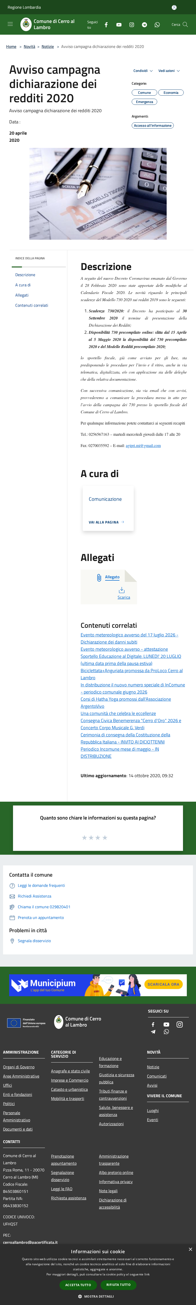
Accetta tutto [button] (78, 1285)
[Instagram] (130, 24)
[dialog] (98, 1274)
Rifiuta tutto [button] (118, 1285)
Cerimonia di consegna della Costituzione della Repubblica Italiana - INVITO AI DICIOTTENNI (125, 738)
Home (11, 46)
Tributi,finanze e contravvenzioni (113, 1094)
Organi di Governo (18, 1067)
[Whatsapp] (155, 24)
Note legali (108, 1191)
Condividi (140, 70)
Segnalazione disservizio (62, 1176)
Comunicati (157, 1076)
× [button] (190, 1249)
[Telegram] (142, 24)
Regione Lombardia (24, 7)
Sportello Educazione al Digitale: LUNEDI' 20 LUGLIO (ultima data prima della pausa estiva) (131, 660)
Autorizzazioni (111, 1124)
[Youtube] (117, 24)
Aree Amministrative (21, 1076)
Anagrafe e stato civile (70, 1071)
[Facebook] (104, 24)
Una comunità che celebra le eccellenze (118, 713)
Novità (29, 46)
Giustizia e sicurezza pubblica (116, 1078)
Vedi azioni (166, 70)
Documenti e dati (18, 1129)
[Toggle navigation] (10, 24)
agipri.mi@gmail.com (143, 445)
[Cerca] (185, 24)
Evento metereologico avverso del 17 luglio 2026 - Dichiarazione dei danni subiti (129, 638)
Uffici (7, 1085)
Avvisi (152, 1085)
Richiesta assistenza (68, 1198)
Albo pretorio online (116, 1172)
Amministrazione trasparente (114, 1159)
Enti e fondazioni (17, 1094)
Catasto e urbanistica (69, 1089)
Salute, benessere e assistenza (116, 1111)
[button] (98, 1296)
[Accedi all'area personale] (174, 8)
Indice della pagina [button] (30, 258)
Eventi (152, 1120)
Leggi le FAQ (61, 1189)
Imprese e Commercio (69, 1080)
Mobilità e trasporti (67, 1098)
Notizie (48, 46)
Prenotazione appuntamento (64, 1159)
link (147, 1274)
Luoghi (153, 1110)
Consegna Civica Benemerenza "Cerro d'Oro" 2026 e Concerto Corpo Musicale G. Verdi (131, 724)
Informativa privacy (116, 1182)
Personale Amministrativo (16, 1116)
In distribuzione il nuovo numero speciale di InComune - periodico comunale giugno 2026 (133, 688)
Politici (9, 1104)
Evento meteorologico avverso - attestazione (124, 649)
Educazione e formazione (110, 1062)
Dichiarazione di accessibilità (113, 1203)
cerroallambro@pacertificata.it (30, 1242)
